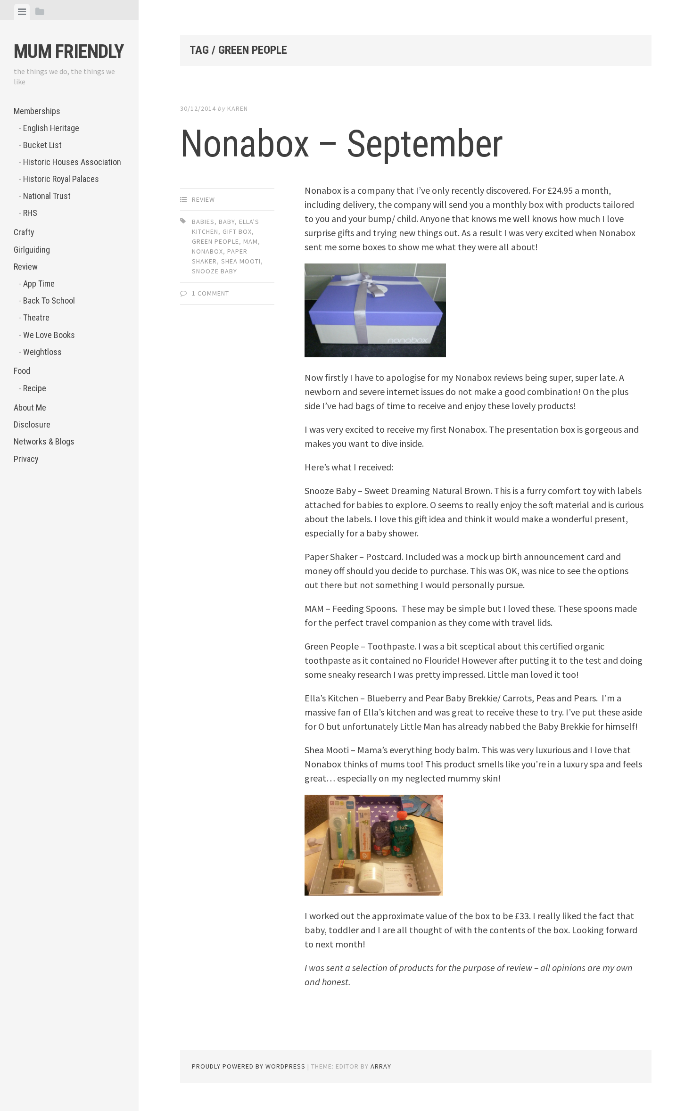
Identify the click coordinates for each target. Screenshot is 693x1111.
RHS (30, 213)
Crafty (24, 232)
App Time (39, 283)
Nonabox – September (341, 144)
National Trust (47, 196)
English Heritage (51, 128)
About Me (30, 407)
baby (227, 221)
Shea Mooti (241, 261)
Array (381, 1066)
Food (22, 371)
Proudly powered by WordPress (248, 1066)
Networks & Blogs (44, 441)
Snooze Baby (214, 271)
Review (26, 267)
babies (203, 221)
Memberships (37, 111)
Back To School (49, 300)
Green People (215, 241)
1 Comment (210, 293)
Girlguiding (32, 250)
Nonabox (207, 251)
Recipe (34, 388)
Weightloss (42, 352)
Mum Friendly (69, 52)
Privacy (26, 459)
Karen (237, 108)
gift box (237, 231)
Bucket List (42, 145)
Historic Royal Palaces (61, 179)
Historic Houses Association (72, 162)
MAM (250, 241)
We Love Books (49, 335)
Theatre (36, 317)
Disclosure (32, 424)
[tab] (22, 12)
